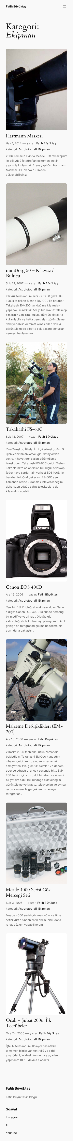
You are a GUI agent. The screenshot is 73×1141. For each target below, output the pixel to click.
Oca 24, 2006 (15, 1033)
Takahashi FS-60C (24, 429)
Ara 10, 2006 (14, 739)
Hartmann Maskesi (24, 136)
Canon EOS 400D (24, 587)
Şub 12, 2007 (15, 283)
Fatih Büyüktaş (16, 6)
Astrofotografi (27, 149)
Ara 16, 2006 (14, 594)
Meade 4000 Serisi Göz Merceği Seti (28, 892)
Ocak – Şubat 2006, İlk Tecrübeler (28, 1023)
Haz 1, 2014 (13, 143)
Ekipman (44, 149)
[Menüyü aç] (64, 6)
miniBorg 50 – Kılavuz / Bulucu (30, 273)
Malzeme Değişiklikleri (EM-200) (34, 729)
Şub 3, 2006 (14, 902)
